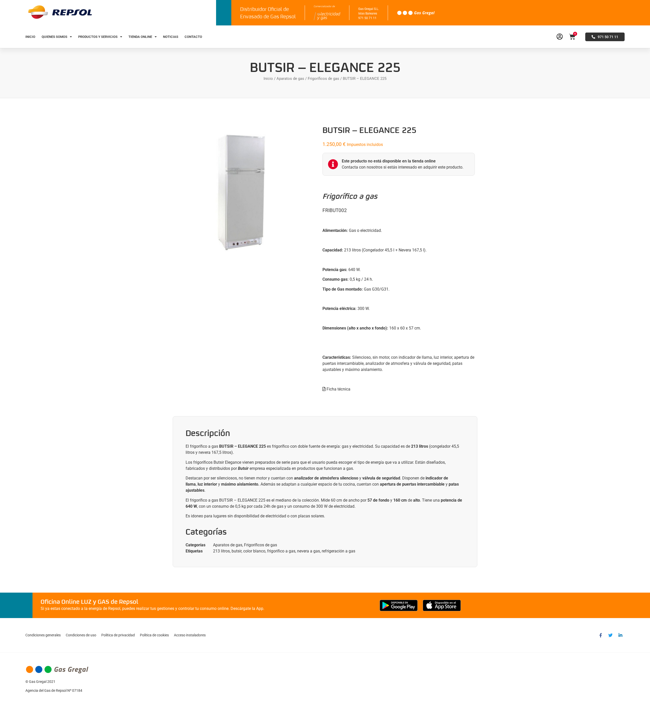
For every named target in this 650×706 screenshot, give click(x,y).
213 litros (221, 551)
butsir (236, 551)
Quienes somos (54, 37)
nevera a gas (308, 551)
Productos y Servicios (98, 37)
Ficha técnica (338, 389)
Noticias (170, 37)
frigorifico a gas (281, 551)
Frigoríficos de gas (323, 78)
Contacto (193, 37)
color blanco (254, 551)
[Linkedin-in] (620, 635)
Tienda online (140, 37)
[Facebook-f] (600, 635)
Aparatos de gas (290, 78)
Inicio (30, 37)
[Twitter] (610, 635)
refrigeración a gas (338, 551)
